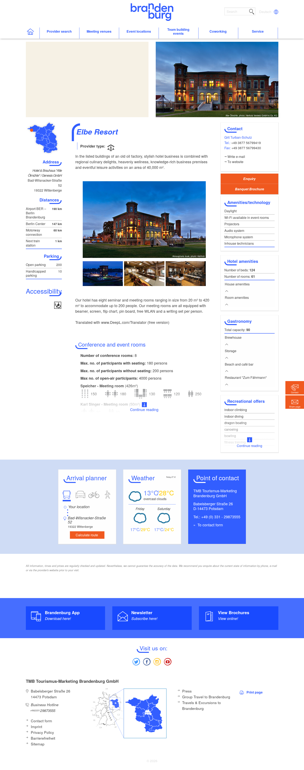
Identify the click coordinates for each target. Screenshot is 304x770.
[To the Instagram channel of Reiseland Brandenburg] (157, 661)
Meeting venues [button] (99, 31)
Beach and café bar (239, 364)
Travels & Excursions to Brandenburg (201, 705)
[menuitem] (265, 11)
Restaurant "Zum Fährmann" (246, 377)
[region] (87, 79)
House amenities (237, 284)
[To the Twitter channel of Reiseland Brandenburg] (136, 661)
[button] (294, 402)
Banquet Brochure (249, 189)
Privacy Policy (42, 732)
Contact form (41, 720)
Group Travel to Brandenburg (206, 696)
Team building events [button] (178, 31)
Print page (255, 692)
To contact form (209, 524)
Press (187, 691)
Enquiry (249, 178)
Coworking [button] (218, 31)
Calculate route (87, 535)
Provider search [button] (59, 31)
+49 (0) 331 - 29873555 (220, 516)
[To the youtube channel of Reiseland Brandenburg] (167, 661)
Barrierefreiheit (43, 738)
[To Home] (32, 33)
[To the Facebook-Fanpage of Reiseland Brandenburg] (147, 661)
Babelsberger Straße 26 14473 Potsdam (50, 693)
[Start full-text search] (251, 11)
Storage (230, 350)
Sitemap (37, 743)
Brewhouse (233, 337)
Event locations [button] (139, 31)
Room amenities (237, 297)
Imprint (36, 726)
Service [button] (258, 31)
